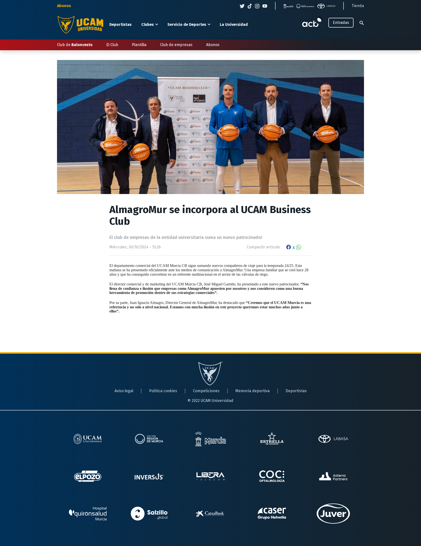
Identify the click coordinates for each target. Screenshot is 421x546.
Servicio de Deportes (186, 24)
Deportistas (120, 24)
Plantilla (139, 44)
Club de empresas (176, 44)
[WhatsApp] (299, 247)
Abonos (64, 5)
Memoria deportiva (252, 391)
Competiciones (206, 391)
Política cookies (163, 391)
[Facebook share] (289, 247)
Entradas (341, 22)
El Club (112, 44)
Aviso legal (124, 391)
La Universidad (234, 24)
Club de (75, 44)
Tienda (358, 5)
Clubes (147, 24)
